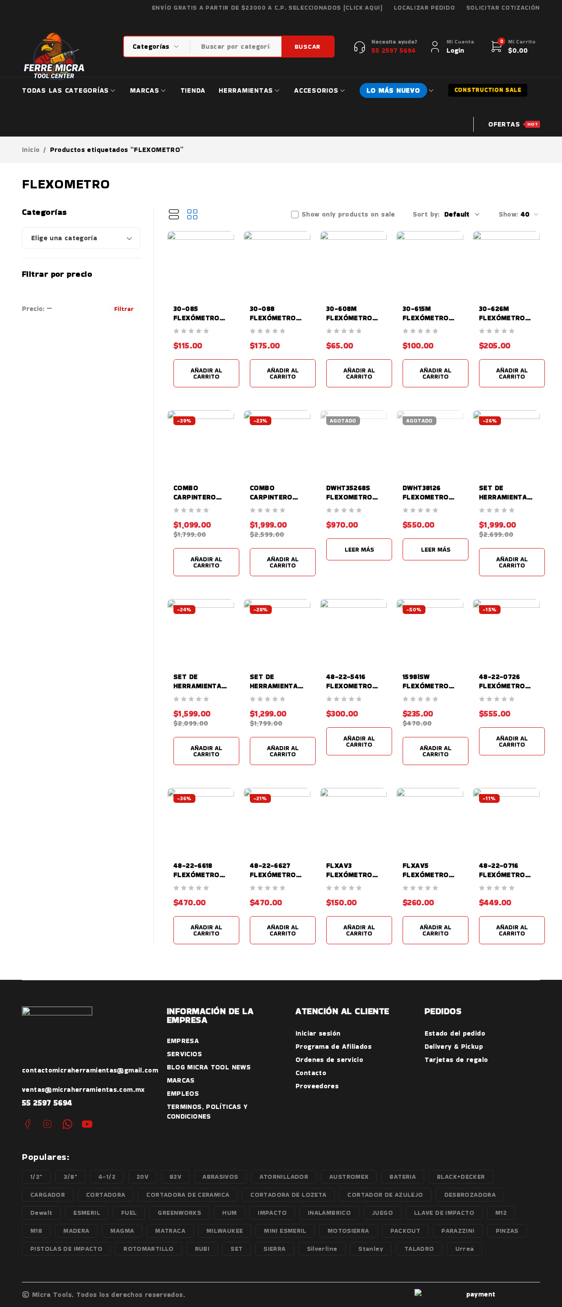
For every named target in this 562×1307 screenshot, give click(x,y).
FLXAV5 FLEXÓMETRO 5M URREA (426, 874)
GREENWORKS (179, 1212)
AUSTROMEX (348, 1176)
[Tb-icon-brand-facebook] (27, 1124)
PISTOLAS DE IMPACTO (66, 1248)
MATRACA (170, 1230)
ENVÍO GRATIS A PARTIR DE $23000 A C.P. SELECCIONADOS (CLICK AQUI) (267, 7)
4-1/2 (106, 1176)
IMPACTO (272, 1212)
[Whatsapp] (67, 1124)
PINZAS (507, 1230)
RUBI (202, 1248)
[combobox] (81, 238)
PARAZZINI (457, 1230)
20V (142, 1176)
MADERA (76, 1230)
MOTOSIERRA (348, 1230)
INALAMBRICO (329, 1212)
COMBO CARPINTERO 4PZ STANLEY (273, 497)
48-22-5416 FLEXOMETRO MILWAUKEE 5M (352, 686)
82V (175, 1176)
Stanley (370, 1248)
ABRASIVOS (220, 1176)
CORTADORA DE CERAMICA (187, 1194)
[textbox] (81, 238)
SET (236, 1248)
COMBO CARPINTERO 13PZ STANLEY (197, 497)
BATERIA (402, 1176)
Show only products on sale (348, 214)
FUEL (129, 1212)
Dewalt (41, 1212)
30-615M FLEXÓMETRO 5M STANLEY (426, 318)
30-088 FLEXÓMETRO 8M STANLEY (273, 318)
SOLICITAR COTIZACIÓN (503, 7)
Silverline (322, 1248)
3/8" (71, 1176)
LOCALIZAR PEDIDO (424, 7)
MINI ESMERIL (285, 1230)
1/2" (36, 1176)
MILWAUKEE (224, 1230)
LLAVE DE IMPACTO (444, 1212)
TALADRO (419, 1248)
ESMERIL (86, 1212)
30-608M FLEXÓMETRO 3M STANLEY (349, 318)
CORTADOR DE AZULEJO (385, 1194)
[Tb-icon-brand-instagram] (47, 1124)
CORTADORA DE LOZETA (288, 1194)
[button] (206, 373)
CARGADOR (47, 1194)
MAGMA (122, 1230)
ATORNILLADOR (284, 1176)
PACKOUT (405, 1230)
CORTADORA (105, 1194)
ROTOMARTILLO (148, 1248)
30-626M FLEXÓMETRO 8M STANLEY (502, 318)
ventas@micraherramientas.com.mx (83, 1089)
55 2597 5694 (47, 1102)
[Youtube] (87, 1124)
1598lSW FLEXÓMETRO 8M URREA (426, 686)
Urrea (464, 1248)
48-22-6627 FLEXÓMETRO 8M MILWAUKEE (276, 874)
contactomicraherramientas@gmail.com (90, 1070)
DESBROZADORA (470, 1194)
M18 (36, 1230)
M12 (501, 1212)
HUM (229, 1212)
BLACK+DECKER (461, 1176)
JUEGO (382, 1212)
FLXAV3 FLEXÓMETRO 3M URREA (349, 874)
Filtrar (124, 308)
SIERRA (274, 1248)
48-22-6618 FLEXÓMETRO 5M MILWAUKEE (199, 874)
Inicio (31, 149)
